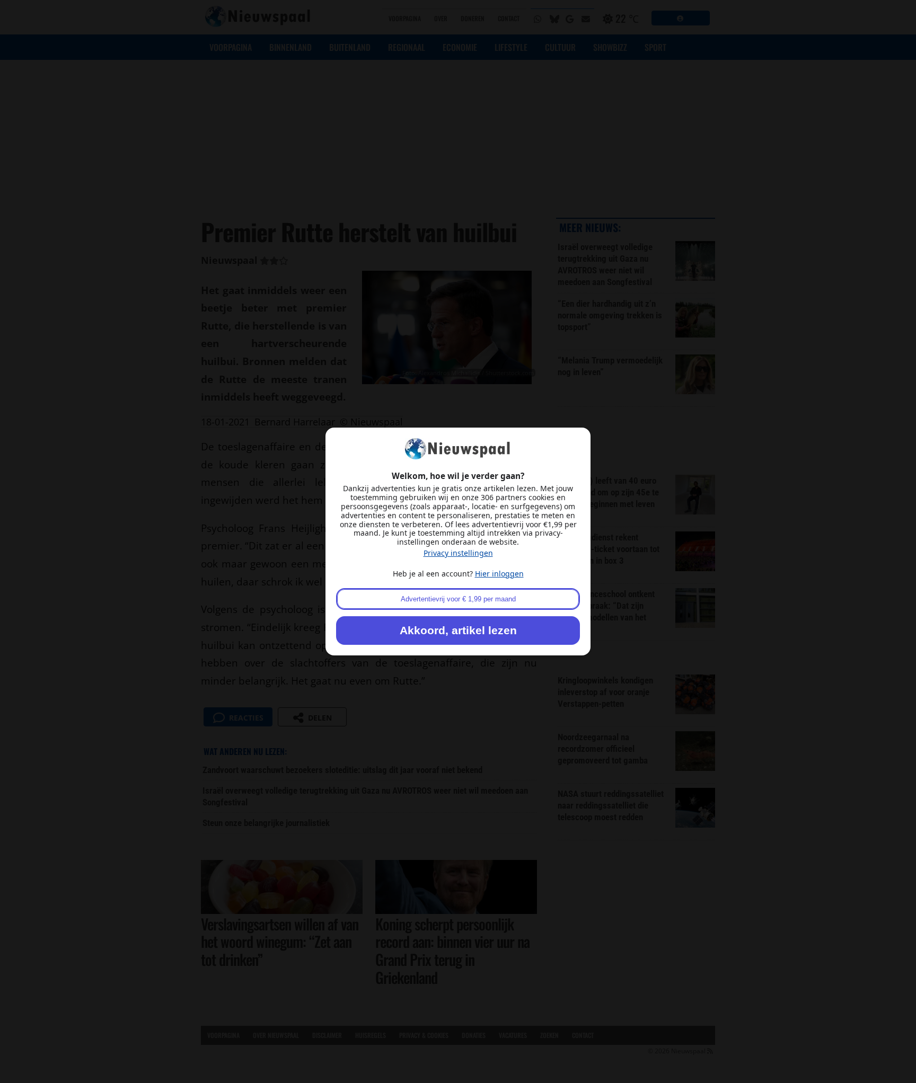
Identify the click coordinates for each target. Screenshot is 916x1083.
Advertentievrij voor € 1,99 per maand (458, 599)
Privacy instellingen (458, 553)
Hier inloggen (499, 574)
